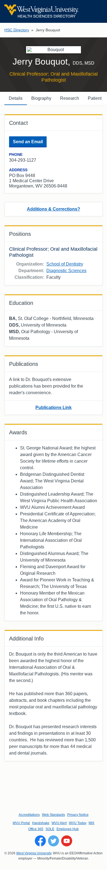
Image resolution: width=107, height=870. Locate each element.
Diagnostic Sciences (66, 270)
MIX (91, 823)
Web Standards (53, 815)
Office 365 (35, 829)
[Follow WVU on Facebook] (40, 840)
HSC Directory (16, 30)
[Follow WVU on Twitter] (53, 840)
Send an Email (28, 141)
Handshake (40, 823)
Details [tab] (15, 98)
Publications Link (53, 407)
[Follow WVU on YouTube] (66, 840)
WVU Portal (21, 823)
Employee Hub (68, 829)
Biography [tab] (41, 98)
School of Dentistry (64, 264)
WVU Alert (59, 823)
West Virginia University (33, 853)
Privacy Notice (78, 815)
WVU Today (77, 823)
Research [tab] (69, 98)
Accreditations (29, 815)
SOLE (50, 829)
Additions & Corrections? (53, 209)
